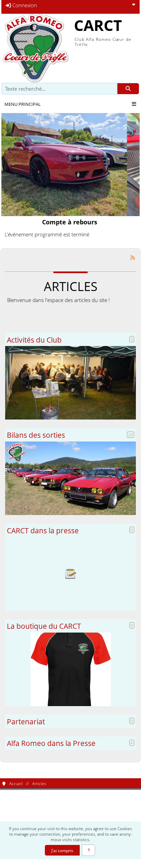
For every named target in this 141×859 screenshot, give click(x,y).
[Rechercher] (128, 89)
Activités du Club (34, 340)
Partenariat (26, 721)
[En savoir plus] (88, 850)
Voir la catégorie (70, 382)
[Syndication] (132, 257)
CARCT (98, 25)
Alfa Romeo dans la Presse (51, 743)
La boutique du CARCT (44, 626)
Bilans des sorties (36, 435)
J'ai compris (62, 850)
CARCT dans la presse (43, 530)
